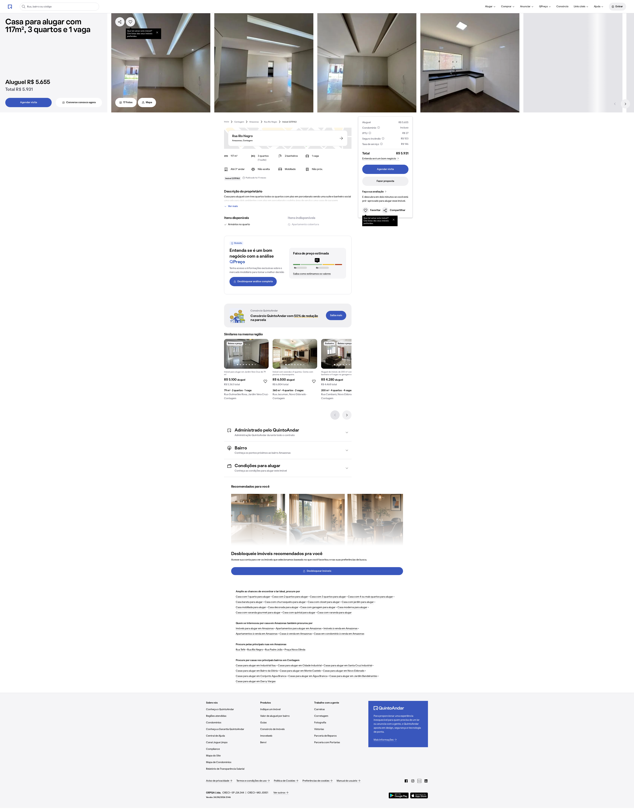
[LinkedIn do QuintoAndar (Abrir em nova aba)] (426, 781)
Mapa (149, 102)
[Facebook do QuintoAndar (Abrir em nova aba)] (406, 781)
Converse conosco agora (81, 102)
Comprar (506, 6)
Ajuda (597, 6)
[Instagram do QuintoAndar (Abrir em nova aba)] (413, 781)
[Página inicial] (10, 6)
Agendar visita (28, 102)
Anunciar (525, 6)
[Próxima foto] (262, 354)
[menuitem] (490, 7)
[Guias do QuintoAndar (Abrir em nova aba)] (419, 781)
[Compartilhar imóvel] (119, 21)
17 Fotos (128, 102)
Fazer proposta (385, 181)
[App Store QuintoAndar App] (419, 795)
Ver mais (233, 206)
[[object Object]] (157, 32)
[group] (246, 370)
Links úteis (579, 6)
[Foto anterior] (230, 354)
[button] (288, 432)
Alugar (489, 6)
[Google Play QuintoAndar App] (399, 795)
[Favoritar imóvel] (130, 21)
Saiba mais (336, 315)
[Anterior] (614, 103)
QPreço (543, 6)
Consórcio (562, 6)
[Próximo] (625, 103)
